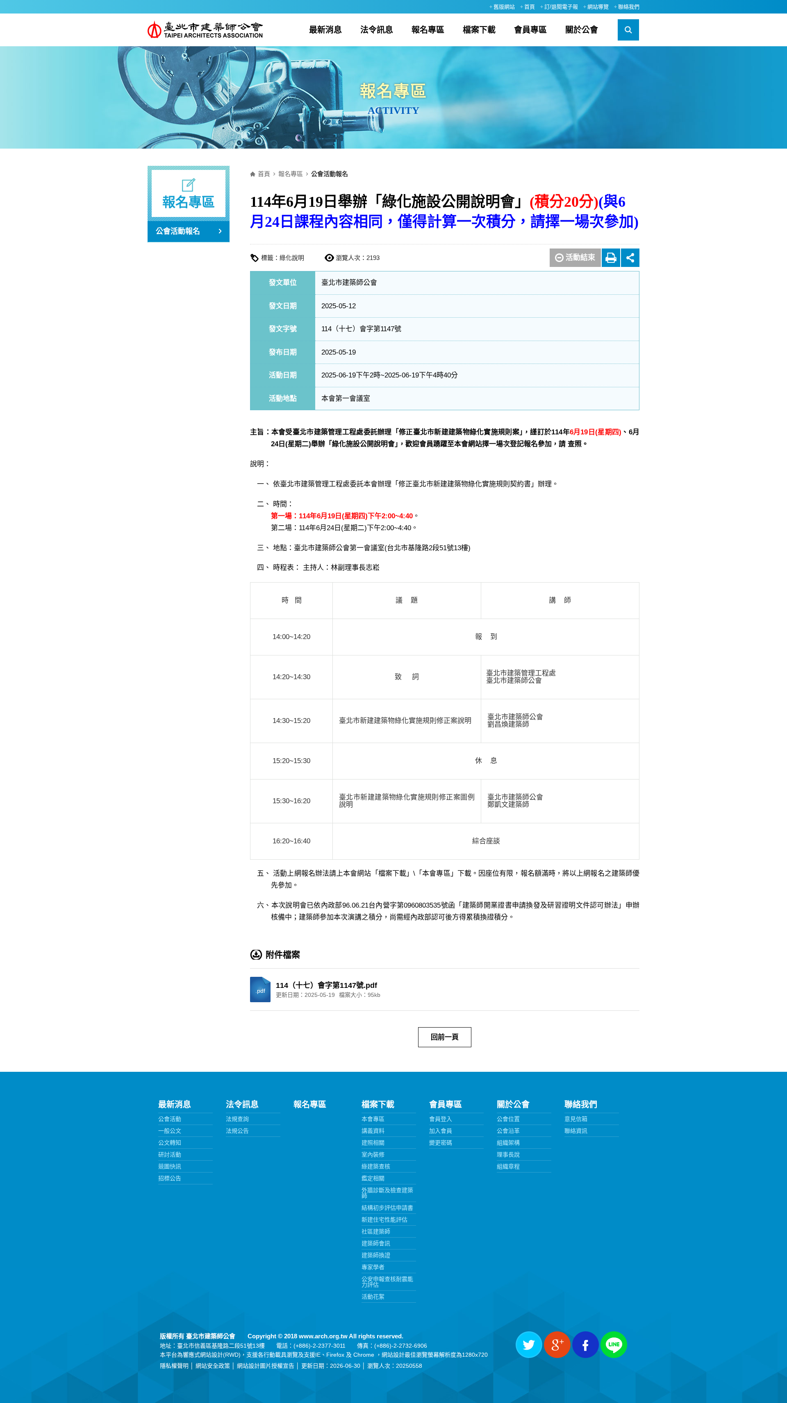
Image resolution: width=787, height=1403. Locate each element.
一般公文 (169, 1130)
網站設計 (211, 1354)
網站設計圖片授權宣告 (265, 1365)
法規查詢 (237, 1119)
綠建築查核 (376, 1166)
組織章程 (508, 1166)
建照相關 (373, 1142)
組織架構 (508, 1142)
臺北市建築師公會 (206, 30)
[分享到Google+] (557, 1344)
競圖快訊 (169, 1166)
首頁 (529, 7)
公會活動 (169, 1119)
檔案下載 (479, 29)
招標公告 (169, 1178)
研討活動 (169, 1154)
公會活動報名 (178, 231)
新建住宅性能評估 (384, 1219)
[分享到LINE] (613, 1344)
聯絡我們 (628, 7)
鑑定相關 (373, 1178)
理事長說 (508, 1154)
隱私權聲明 (174, 1365)
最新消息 (325, 29)
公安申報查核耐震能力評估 (387, 1282)
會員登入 (440, 1119)
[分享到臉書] (585, 1344)
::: (480, 6)
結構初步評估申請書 (387, 1207)
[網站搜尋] (628, 30)
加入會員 (440, 1130)
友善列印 (611, 258)
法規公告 (237, 1130)
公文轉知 (169, 1142)
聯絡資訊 (575, 1130)
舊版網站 (504, 7)
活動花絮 (373, 1296)
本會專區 (373, 1119)
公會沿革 (508, 1130)
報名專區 (428, 29)
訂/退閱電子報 (561, 7)
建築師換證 (376, 1255)
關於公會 (581, 29)
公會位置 (508, 1119)
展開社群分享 (630, 258)
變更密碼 (440, 1142)
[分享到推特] (529, 1344)
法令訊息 (376, 29)
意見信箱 (575, 1119)
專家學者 (373, 1267)
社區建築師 (376, 1231)
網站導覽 (598, 7)
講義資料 (373, 1130)
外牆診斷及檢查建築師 (387, 1193)
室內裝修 (373, 1154)
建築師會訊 (376, 1243)
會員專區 (530, 29)
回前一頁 (445, 1037)
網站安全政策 (213, 1365)
